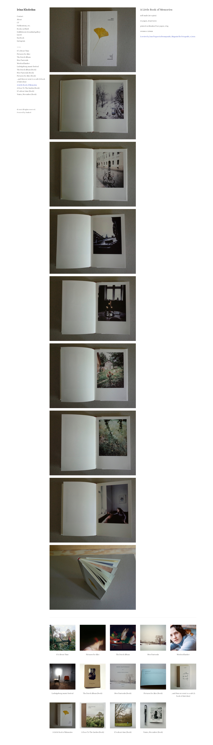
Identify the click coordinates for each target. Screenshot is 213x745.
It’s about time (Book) (25, 91)
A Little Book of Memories (27, 85)
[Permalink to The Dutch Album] (123, 638)
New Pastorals (22, 60)
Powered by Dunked (24, 112)
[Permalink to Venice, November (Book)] (153, 715)
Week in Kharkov (23, 63)
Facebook (20, 38)
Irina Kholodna (26, 9)
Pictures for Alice (23, 54)
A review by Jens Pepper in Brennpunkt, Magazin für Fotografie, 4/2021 (167, 36)
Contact (20, 16)
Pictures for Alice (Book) (26, 76)
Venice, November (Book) (26, 94)
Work (19, 47)
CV (18, 23)
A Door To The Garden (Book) (28, 88)
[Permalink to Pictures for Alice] (93, 638)
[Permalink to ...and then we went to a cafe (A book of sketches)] (183, 677)
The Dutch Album (24, 57)
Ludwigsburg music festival (28, 66)
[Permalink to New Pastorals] (153, 638)
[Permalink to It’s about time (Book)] (123, 715)
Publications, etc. (23, 26)
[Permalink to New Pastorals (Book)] (123, 677)
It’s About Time (23, 51)
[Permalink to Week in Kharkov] (183, 638)
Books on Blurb (23, 29)
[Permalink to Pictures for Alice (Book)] (153, 677)
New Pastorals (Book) (25, 73)
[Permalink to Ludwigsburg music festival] (62, 677)
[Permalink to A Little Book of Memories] (62, 715)
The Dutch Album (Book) (26, 70)
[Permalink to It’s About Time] (62, 638)
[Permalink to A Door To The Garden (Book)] (93, 715)
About (19, 19)
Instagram (21, 41)
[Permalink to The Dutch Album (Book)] (93, 677)
